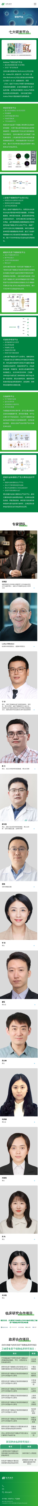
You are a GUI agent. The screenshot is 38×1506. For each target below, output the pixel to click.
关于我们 (4, 1499)
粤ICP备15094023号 (7, 1501)
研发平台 (11, 1499)
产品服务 (17, 1499)
